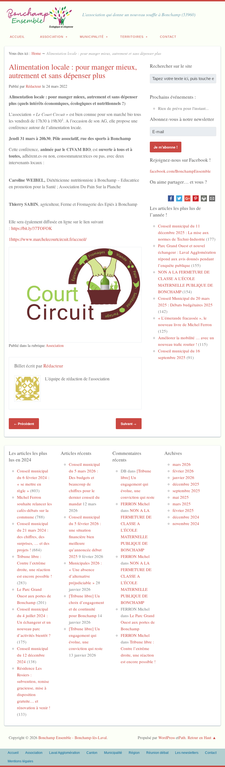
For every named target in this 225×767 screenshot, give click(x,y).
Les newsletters (186, 753)
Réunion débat (157, 753)
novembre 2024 (186, 523)
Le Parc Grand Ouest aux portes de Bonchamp (34, 595)
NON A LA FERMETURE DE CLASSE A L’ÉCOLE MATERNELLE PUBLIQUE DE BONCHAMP (136, 529)
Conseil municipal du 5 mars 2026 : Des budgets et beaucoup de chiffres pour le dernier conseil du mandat (84, 483)
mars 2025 (182, 503)
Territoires (132, 36)
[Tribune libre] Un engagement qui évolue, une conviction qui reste (137, 484)
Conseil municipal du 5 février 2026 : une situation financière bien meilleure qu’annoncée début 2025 (85, 536)
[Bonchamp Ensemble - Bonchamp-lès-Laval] (39, 25)
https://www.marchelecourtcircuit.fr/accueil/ (48, 239)
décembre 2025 (186, 484)
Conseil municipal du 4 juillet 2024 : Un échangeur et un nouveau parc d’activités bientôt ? (34, 622)
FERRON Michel (135, 503)
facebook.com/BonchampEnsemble (180, 171)
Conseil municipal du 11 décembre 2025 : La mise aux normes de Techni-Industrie (183, 232)
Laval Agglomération (64, 753)
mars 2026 (182, 464)
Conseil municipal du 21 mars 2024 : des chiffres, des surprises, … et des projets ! (33, 536)
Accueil (17, 36)
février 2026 (183, 471)
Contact (168, 36)
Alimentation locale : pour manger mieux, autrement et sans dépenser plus (73, 70)
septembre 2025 (186, 490)
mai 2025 (181, 497)
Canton (91, 753)
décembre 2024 (186, 517)
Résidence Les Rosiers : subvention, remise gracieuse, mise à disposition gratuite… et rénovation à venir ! (33, 687)
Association (51, 36)
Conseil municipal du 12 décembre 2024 (32, 655)
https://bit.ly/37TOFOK (31, 228)
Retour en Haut (199, 737)
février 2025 (183, 510)
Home (36, 53)
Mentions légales (20, 761)
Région (134, 753)
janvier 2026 (183, 477)
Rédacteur (33, 86)
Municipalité (92, 36)
